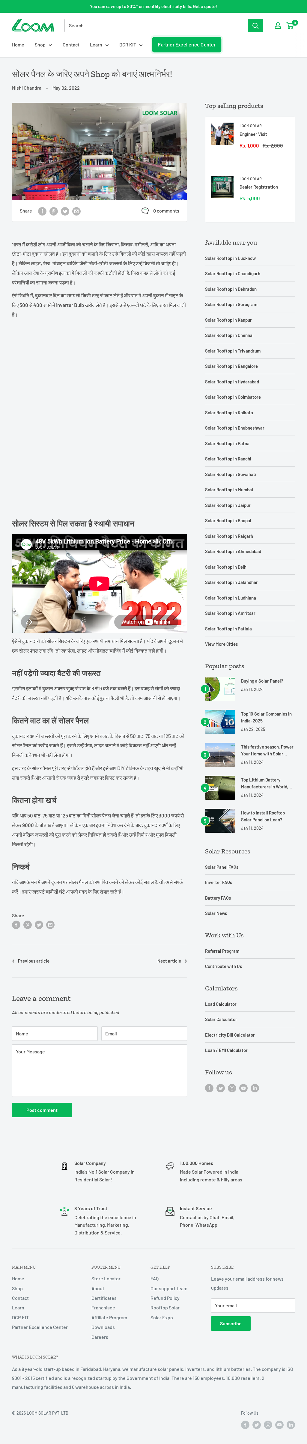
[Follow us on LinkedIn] (255, 1087)
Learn (96, 44)
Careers (99, 1337)
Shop (40, 44)
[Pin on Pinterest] (53, 211)
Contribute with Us (223, 966)
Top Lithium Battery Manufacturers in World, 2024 (264, 783)
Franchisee (103, 1307)
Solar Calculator (221, 1019)
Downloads (103, 1327)
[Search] (255, 25)
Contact (71, 44)
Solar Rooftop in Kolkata (229, 412)
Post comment (42, 1110)
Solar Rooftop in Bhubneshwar (234, 427)
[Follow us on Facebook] (209, 1087)
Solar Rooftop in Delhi (226, 567)
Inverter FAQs (218, 882)
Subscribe (231, 1323)
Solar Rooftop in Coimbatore (233, 397)
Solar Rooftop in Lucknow (230, 258)
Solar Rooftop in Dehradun (231, 289)
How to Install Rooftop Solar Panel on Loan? (263, 816)
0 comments (166, 210)
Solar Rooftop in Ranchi (228, 458)
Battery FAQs (218, 898)
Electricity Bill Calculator (230, 1035)
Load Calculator (221, 1004)
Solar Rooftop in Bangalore (231, 366)
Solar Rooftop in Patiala (228, 628)
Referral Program (222, 951)
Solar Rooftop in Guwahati (230, 474)
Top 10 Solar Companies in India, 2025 (266, 717)
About (97, 1288)
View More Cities (221, 644)
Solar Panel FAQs (221, 867)
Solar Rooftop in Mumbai (229, 489)
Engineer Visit (253, 134)
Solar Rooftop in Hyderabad (232, 381)
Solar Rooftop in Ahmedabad (233, 551)
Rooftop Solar (165, 1307)
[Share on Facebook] (42, 211)
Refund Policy (165, 1298)
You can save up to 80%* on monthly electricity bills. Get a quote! (153, 6)
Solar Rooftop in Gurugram (231, 304)
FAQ (155, 1278)
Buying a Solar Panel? (262, 680)
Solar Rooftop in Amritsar (230, 613)
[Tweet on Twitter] (65, 211)
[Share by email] (76, 211)
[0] (290, 25)
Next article (169, 960)
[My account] (278, 25)
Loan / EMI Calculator (226, 1050)
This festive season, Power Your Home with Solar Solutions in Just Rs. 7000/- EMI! (267, 751)
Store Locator (106, 1278)
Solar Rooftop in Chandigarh (232, 273)
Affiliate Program (109, 1317)
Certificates (104, 1298)
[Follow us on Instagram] (232, 1087)
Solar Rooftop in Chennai (229, 335)
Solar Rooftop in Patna (227, 443)
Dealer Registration (259, 186)
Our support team (169, 1288)
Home (18, 44)
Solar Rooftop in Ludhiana (230, 597)
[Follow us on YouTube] (243, 1087)
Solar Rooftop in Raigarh (229, 536)
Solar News (216, 913)
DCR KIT (127, 44)
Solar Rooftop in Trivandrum (233, 350)
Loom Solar (251, 125)
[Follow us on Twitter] (220, 1087)
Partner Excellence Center (187, 44)
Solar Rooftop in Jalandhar (231, 582)
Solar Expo (162, 1317)
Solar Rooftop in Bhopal (228, 520)
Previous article (33, 960)
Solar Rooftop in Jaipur (228, 505)
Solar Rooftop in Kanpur (228, 320)
